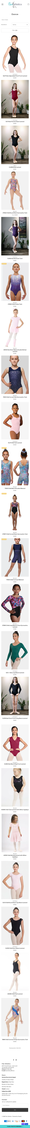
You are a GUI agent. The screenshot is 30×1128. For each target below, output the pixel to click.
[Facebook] (13, 1060)
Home (3, 19)
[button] (15, 1126)
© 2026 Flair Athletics (7, 1116)
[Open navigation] (2, 4)
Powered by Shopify (17, 1116)
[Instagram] (16, 1060)
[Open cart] (28, 4)
